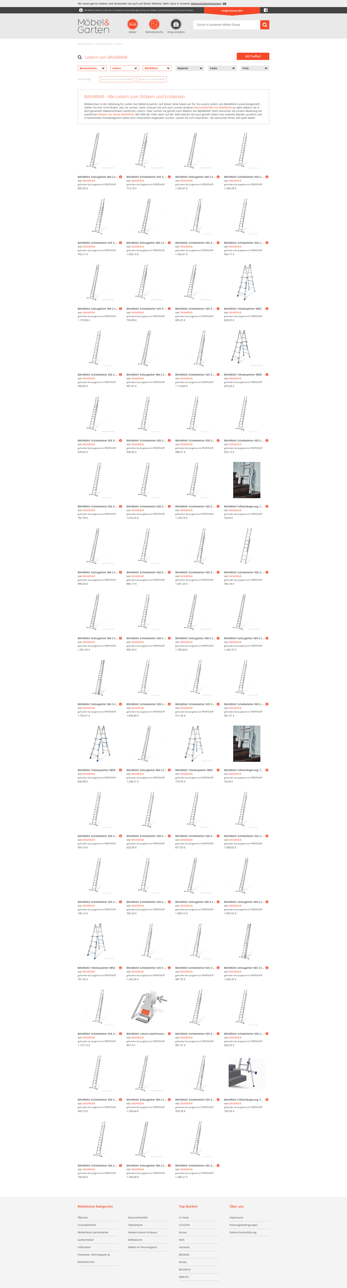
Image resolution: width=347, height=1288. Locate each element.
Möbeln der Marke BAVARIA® (116, 114)
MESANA (184, 1254)
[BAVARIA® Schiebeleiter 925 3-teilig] (169, 177)
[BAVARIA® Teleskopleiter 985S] (266, 309)
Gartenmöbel (86, 1239)
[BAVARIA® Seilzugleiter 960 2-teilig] (120, 177)
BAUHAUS (185, 1269)
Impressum (236, 1217)
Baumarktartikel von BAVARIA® (117, 79)
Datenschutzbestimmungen (206, 3)
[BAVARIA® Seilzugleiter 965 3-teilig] (120, 704)
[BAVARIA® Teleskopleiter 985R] (266, 374)
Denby (183, 1262)
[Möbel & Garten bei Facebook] (265, 10)
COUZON (184, 1225)
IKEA (181, 1239)
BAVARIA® (89, 180)
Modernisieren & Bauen (142, 1232)
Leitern (119, 43)
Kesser (183, 1232)
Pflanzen (83, 1217)
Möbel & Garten (86, 43)
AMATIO (184, 1277)
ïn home (184, 1217)
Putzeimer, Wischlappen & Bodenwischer (94, 1258)
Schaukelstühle (87, 1225)
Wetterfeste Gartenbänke (93, 1232)
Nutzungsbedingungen (244, 1225)
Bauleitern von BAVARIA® (152, 79)
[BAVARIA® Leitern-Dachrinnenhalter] (169, 1034)
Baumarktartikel (105, 43)
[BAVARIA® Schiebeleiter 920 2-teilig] (266, 177)
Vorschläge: (85, 79)
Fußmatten (84, 1247)
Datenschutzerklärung (243, 1232)
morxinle (184, 1247)
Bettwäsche (135, 1239)
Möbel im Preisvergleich (142, 1247)
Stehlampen (135, 1225)
